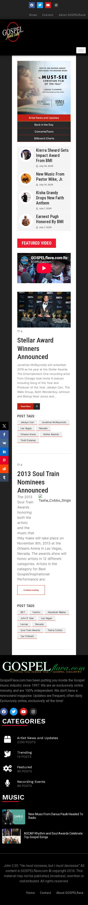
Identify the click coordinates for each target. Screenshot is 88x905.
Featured (24, 767)
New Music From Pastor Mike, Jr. (50, 176)
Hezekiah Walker (57, 612)
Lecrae (24, 624)
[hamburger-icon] (81, 50)
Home (33, 15)
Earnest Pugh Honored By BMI (50, 219)
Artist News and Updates (44, 117)
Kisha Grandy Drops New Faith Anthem (50, 198)
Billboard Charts (44, 138)
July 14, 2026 (46, 184)
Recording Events (31, 782)
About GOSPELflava (72, 15)
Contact (47, 15)
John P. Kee (27, 618)
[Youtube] (48, 5)
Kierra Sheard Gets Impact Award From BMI (52, 155)
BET (23, 612)
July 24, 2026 (46, 166)
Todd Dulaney (28, 440)
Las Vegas (26, 428)
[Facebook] (32, 5)
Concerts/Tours (44, 131)
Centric (36, 612)
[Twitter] (40, 5)
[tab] (44, 117)
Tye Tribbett (27, 636)
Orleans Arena (28, 434)
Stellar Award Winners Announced (35, 348)
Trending (24, 752)
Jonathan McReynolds (54, 422)
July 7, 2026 (45, 208)
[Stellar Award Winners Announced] (44, 310)
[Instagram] (56, 5)
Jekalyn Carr (27, 422)
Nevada (43, 428)
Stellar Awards (51, 434)
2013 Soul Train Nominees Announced (38, 482)
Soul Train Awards (30, 630)
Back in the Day (43, 124)
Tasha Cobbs (55, 630)
